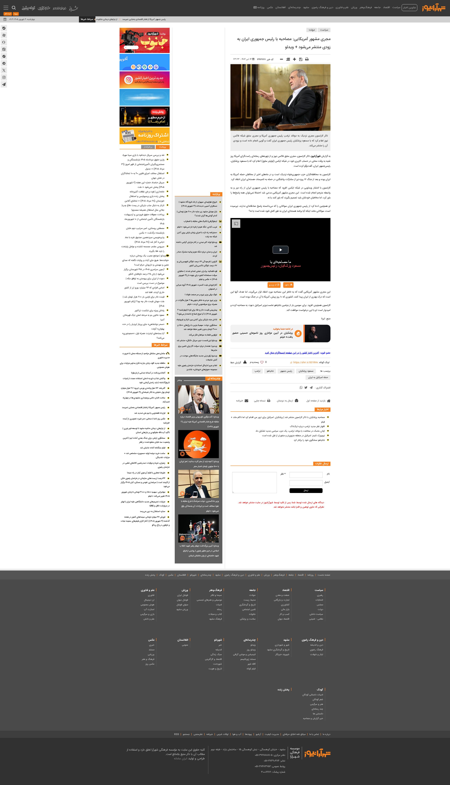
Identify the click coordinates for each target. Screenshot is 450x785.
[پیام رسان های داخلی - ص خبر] (145, 62)
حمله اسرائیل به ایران (318, 377)
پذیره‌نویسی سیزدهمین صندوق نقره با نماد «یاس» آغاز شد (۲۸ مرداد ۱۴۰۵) (144, 240)
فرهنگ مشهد (215, 619)
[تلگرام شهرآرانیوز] (4, 84)
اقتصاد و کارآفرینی (213, 659)
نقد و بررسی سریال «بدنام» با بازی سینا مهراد (143, 155)
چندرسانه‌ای (294, 7)
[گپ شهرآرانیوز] (4, 56)
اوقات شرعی (223, 734)
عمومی (185, 645)
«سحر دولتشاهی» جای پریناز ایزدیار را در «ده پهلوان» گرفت (143, 326)
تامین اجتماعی (249, 609)
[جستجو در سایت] (13, 8)
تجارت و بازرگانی (281, 600)
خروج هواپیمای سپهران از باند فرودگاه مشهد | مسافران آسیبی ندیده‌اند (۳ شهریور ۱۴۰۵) (198, 204)
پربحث (162, 147)
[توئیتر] (305, 388)
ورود (16, 13)
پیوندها (248, 734)
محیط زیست (250, 600)
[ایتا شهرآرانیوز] (4, 49)
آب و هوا (236, 734)
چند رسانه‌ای (317, 709)
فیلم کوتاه (251, 669)
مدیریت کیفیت (272, 734)
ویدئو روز (251, 650)
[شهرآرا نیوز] (434, 7)
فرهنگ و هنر (148, 659)
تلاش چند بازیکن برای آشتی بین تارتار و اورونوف (196, 319)
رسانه (219, 609)
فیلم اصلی (281, 294)
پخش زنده (150, 575)
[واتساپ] (301, 388)
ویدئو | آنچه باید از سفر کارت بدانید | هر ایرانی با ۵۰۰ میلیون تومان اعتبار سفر (199, 464)
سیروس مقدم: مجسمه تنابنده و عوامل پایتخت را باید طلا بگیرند (142, 249)
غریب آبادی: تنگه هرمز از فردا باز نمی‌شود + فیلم (197, 227)
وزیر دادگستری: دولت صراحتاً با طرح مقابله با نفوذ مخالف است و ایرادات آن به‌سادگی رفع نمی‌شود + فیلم (200, 506)
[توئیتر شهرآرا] (4, 70)
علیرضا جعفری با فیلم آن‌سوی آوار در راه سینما (146, 473)
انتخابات (319, 600)
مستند (151, 650)
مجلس (320, 605)
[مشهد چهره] (44, 10)
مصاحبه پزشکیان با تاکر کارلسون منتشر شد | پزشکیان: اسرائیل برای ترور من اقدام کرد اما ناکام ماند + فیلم (278, 419)
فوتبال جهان (182, 600)
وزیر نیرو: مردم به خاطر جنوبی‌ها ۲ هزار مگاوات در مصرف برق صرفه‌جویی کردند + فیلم (196, 302)
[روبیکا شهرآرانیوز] (4, 42)
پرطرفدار (148, 147)
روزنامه (261, 7)
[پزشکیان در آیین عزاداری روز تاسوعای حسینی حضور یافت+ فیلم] (317, 333)
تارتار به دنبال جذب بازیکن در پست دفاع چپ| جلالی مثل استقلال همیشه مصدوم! (143, 208)
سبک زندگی (216, 654)
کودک (161, 575)
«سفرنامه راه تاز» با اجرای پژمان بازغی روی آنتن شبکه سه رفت (197, 234)
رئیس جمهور (286, 371)
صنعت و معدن (282, 595)
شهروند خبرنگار (282, 654)
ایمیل (327, 482)
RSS (176, 734)
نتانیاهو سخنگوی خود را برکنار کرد (309, 440)
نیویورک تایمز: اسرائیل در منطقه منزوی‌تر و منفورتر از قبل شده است (293, 436)
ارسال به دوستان (285, 401)
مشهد (306, 7)
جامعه (377, 7)
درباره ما (326, 734)
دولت (312, 30)
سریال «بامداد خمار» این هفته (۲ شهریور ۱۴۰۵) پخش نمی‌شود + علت (145, 185)
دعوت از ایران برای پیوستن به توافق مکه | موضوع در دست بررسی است (145, 281)
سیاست (396, 7)
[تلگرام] (311, 388)
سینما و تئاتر (216, 595)
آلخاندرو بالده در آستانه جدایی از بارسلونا (148, 373)
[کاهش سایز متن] (280, 60)
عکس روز (149, 664)
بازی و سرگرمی (147, 614)
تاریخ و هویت (215, 669)
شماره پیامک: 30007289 (273, 772)
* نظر (283, 474)
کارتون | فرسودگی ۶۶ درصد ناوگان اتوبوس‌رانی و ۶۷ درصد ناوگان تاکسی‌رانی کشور (197, 263)
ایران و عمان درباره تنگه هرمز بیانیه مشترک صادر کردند (197, 254)
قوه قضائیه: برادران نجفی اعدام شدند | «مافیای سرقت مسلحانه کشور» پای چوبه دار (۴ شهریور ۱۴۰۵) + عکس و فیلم (197, 275)
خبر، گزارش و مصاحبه (313, 718)
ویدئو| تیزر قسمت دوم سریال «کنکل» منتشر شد (197, 340)
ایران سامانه (180, 758)
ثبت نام (8, 13)
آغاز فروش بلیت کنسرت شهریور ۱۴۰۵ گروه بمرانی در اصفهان (196, 287)
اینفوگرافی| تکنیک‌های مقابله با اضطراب (200, 221)
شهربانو (193, 575)
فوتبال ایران (182, 595)
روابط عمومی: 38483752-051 (270, 766)
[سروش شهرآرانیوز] (4, 63)
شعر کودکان (318, 699)
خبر (220, 645)
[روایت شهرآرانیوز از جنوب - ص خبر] (145, 40)
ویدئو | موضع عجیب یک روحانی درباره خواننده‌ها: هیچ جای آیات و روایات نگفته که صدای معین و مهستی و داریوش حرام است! (145, 260)
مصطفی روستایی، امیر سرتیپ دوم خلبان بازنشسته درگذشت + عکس (145, 230)
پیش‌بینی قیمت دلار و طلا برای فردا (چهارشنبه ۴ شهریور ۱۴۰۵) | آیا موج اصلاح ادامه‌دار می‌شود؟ (197, 312)
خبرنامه (239, 401)
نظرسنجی (198, 734)
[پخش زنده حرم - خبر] (145, 117)
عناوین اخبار (409, 7)
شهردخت (217, 664)
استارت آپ (149, 609)
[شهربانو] (73, 9)
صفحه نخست (324, 575)
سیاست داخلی (316, 614)
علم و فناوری (342, 7)
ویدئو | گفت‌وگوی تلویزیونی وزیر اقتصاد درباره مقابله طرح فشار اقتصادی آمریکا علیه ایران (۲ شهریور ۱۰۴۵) (199, 421)
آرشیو (258, 734)
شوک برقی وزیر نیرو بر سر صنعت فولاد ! (201, 294)
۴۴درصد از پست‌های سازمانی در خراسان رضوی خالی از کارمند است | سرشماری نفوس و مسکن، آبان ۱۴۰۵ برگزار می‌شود (145, 482)
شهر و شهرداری (282, 645)
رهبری (320, 595)
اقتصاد (386, 7)
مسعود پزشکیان (306, 371)
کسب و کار (284, 614)
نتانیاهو (270, 371)
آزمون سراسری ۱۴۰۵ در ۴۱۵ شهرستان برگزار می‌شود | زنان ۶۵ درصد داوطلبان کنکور (144, 272)
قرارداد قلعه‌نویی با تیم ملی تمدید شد (149, 413)
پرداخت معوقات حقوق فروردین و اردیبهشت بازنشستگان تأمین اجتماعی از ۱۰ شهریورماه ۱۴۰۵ (144, 219)
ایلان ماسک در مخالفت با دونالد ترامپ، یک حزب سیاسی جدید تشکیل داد (290, 431)
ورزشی (151, 654)
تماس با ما (314, 734)
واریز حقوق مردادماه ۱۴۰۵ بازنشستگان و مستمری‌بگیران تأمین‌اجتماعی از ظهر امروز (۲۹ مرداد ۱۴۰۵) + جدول (142, 164)
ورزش (354, 7)
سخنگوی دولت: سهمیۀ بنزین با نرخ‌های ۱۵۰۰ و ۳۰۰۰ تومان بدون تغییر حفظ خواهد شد (197, 327)
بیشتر (178, 379)
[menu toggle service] (6, 8)
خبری (151, 645)
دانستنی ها (318, 714)
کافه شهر (252, 664)
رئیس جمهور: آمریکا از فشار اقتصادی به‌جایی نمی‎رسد (166, 19)
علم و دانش (148, 619)
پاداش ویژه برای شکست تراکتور (149, 311)
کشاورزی (285, 605)
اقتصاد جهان (283, 619)
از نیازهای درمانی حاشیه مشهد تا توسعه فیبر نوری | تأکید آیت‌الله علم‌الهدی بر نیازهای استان (101, 19)
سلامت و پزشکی (248, 619)
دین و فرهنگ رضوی (322, 7)
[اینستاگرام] (145, 79)
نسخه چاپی (259, 401)
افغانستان (280, 7)
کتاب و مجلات (215, 614)
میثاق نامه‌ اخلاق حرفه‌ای (294, 734)
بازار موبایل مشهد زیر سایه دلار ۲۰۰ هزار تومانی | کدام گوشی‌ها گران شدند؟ (197, 213)
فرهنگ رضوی (316, 650)
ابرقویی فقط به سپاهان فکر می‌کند (203, 335)
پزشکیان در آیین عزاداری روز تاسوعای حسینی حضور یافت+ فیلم (262, 335)
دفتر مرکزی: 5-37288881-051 (270, 755)
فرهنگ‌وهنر (366, 7)
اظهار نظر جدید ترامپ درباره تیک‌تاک (307, 426)
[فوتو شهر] (59, 9)
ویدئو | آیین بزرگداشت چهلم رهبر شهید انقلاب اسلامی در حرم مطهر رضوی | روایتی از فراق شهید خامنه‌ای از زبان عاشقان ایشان (199, 550)
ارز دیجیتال (149, 600)
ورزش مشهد (182, 609)
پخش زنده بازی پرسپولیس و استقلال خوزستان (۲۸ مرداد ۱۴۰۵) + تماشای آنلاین (144, 198)
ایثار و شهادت (316, 654)
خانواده (252, 614)
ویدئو (253, 645)
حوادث (252, 595)
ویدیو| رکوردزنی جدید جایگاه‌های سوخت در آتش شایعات (198, 358)
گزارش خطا (235, 363)
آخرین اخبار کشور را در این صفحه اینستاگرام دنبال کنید (292, 353)
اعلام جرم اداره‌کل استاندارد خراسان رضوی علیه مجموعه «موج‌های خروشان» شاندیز (197, 367)
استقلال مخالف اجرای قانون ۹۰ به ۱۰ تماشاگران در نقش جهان (142, 176)
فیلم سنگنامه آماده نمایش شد (152, 448)
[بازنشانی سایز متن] (287, 60)
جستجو (186, 734)
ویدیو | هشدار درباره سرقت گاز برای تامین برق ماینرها (197, 348)
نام (328, 474)
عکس (270, 7)
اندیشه (219, 650)
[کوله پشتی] (28, 9)
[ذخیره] (299, 60)
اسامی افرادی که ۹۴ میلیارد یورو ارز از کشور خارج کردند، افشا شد (144, 290)
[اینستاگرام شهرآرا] (4, 77)
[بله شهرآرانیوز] (4, 28)
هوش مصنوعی (147, 605)
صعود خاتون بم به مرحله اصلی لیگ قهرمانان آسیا (143, 317)
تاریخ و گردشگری (247, 605)
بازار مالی (285, 609)
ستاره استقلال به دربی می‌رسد (152, 511)
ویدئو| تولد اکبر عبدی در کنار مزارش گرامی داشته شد (196, 244)
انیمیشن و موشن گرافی (244, 654)
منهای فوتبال (182, 605)
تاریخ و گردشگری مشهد (278, 650)
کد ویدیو (273, 285)
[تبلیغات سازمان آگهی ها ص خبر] (145, 135)
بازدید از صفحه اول (315, 401)
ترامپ (257, 371)
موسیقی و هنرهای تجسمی (209, 600)
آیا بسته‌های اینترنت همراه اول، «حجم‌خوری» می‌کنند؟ (143, 336)
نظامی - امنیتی (316, 619)
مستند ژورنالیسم (248, 659)
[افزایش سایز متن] (293, 60)
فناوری (151, 595)
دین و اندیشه (316, 645)
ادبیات (219, 605)
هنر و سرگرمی (316, 704)
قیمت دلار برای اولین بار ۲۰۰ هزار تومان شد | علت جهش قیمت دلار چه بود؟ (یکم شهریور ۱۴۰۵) (143, 301)
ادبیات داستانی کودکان (312, 695)
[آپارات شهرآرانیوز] (4, 35)
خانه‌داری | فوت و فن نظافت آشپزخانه (147, 192)
